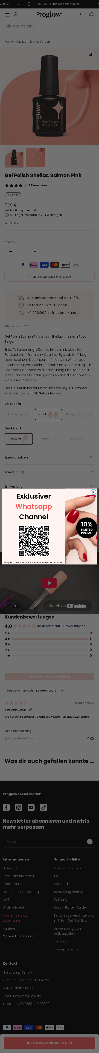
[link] (34, 541)
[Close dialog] (93, 492)
